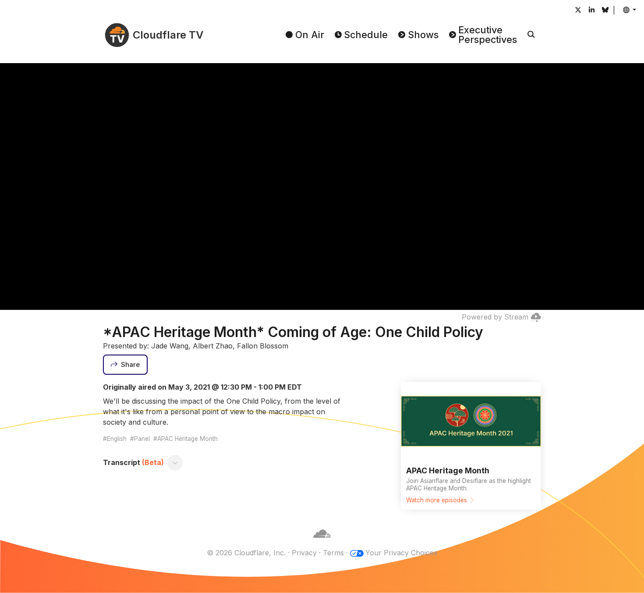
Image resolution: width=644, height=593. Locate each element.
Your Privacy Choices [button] (401, 552)
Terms (333, 552)
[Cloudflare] (322, 542)
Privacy (304, 552)
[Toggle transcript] (175, 462)
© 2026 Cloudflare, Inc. (246, 552)
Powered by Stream (495, 316)
